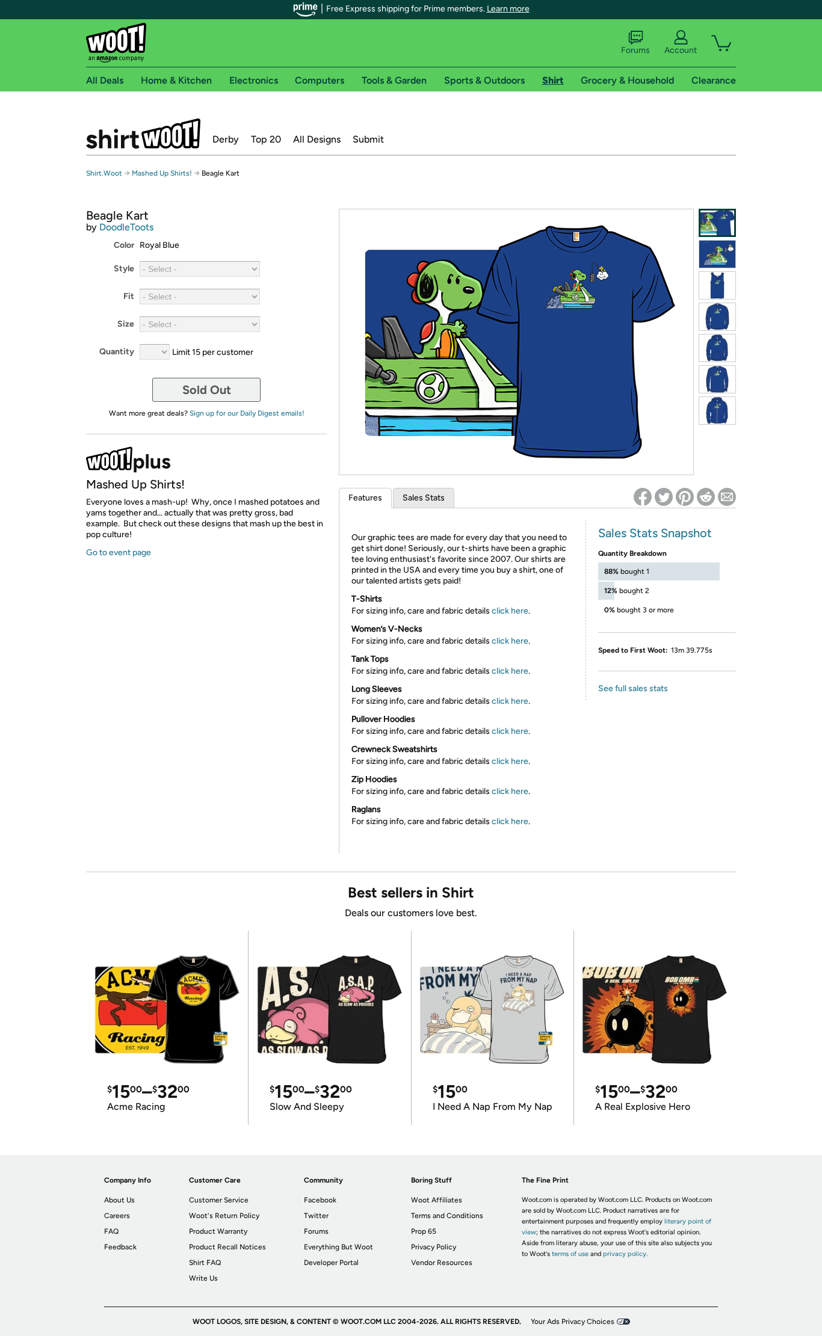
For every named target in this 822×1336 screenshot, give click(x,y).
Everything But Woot (338, 1247)
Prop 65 (423, 1231)
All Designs (317, 139)
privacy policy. (625, 1254)
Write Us (203, 1278)
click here (510, 611)
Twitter (316, 1215)
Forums (635, 50)
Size (125, 324)
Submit (368, 139)
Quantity (116, 351)
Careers (117, 1215)
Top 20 (266, 139)
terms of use (570, 1254)
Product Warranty (218, 1231)
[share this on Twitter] (664, 497)
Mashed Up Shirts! (162, 173)
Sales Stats (424, 498)
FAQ (111, 1231)
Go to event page (118, 552)
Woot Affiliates (436, 1200)
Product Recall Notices (227, 1247)
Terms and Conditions (447, 1215)
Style (124, 268)
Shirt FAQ (205, 1262)
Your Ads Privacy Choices (572, 1321)
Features (365, 498)
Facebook (320, 1200)
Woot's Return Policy (224, 1215)
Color (124, 245)
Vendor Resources (441, 1262)
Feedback (120, 1247)
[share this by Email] (727, 497)
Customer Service (219, 1200)
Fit (128, 296)
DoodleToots (126, 227)
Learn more (508, 9)
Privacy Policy (433, 1247)
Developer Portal (331, 1262)
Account (680, 50)
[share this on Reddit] (706, 497)
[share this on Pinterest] (685, 497)
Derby (225, 139)
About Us (119, 1200)
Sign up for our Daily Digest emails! (247, 413)
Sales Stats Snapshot (655, 533)
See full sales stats (633, 688)
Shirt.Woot (143, 134)
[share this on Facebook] (643, 497)
